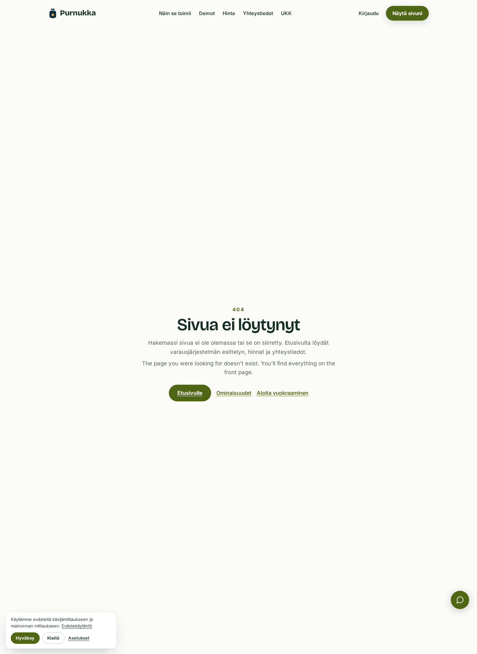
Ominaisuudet (233, 393)
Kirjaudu (369, 13)
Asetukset (78, 638)
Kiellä (53, 638)
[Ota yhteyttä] (460, 600)
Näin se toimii (175, 13)
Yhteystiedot (258, 13)
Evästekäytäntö (77, 625)
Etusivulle (190, 393)
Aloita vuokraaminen (282, 393)
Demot (207, 13)
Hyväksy (25, 638)
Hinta (229, 13)
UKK (286, 13)
